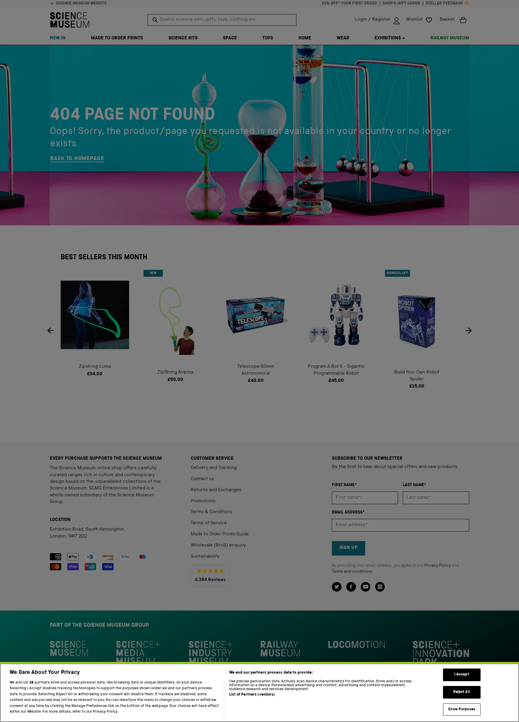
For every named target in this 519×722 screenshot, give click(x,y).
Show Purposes (461, 709)
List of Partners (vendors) (252, 695)
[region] (259, 692)
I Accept (461, 675)
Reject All (461, 692)
